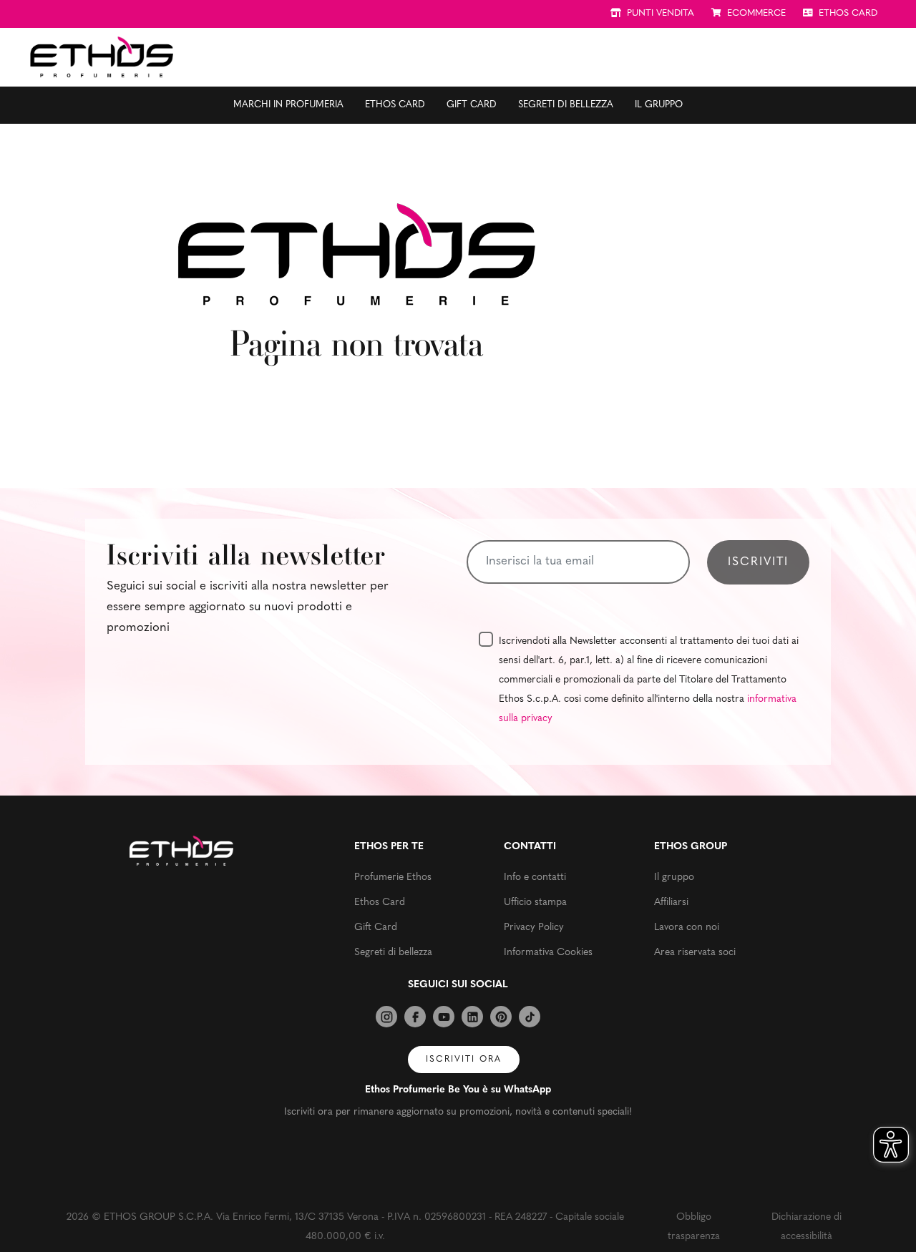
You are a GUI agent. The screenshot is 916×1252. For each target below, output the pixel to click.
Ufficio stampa (535, 902)
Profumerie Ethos (393, 877)
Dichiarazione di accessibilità (806, 1227)
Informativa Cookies (548, 952)
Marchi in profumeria (288, 104)
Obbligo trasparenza (694, 1227)
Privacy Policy (534, 927)
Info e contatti (535, 877)
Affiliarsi (671, 902)
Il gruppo (659, 104)
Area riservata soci (695, 952)
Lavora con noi (686, 927)
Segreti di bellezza (565, 104)
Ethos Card (395, 104)
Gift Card (472, 104)
